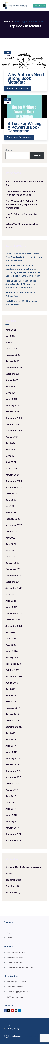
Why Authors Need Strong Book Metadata (25, 78)
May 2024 (10, 456)
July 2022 (10, 537)
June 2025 (10, 386)
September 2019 (13, 676)
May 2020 (10, 638)
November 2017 (13, 777)
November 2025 (13, 367)
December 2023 (13, 481)
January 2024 (12, 474)
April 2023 (10, 512)
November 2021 (13, 575)
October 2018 (12, 720)
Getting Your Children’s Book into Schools (21, 226)
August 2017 (11, 790)
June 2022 (10, 544)
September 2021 (13, 588)
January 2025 (12, 411)
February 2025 (12, 405)
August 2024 (11, 437)
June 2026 (10, 329)
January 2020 (12, 657)
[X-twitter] (8, 1010)
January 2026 (12, 361)
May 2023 (10, 506)
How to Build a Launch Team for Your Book (24, 183)
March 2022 (11, 556)
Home (7, 21)
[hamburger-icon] (4, 5)
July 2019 (10, 689)
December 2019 (13, 664)
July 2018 (10, 733)
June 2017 (10, 796)
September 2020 (14, 626)
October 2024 (12, 424)
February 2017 (12, 821)
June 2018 (10, 739)
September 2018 (13, 727)
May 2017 (10, 802)
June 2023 (10, 500)
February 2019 (12, 708)
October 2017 (12, 783)
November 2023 (13, 487)
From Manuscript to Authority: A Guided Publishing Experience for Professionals (22, 204)
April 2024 (10, 462)
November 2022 (13, 525)
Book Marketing (13, 880)
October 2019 (12, 670)
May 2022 (10, 550)
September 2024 (13, 430)
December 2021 (13, 569)
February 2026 (12, 355)
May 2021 (10, 594)
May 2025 (10, 392)
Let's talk (40, 6)
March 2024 (11, 468)
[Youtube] (12, 1010)
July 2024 (10, 443)
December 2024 (13, 418)
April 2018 (10, 745)
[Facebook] (5, 1010)
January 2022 (12, 563)
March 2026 (11, 348)
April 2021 (10, 600)
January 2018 (12, 764)
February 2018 (12, 758)
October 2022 (12, 531)
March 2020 (11, 651)
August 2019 (11, 682)
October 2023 (12, 493)
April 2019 (10, 701)
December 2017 (13, 771)
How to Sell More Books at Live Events (21, 216)
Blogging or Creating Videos (19, 287)
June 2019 (10, 695)
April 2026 (10, 342)
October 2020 (12, 619)
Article (8, 873)
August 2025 (11, 380)
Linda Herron (11, 301)
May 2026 (10, 336)
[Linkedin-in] (19, 1010)
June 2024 (10, 449)
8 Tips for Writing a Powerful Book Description (24, 127)
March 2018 (11, 752)
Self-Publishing (12, 892)
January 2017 (12, 827)
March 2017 (11, 815)
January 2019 (12, 714)
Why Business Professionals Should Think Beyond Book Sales (22, 193)
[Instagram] (16, 1010)
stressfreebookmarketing (33, 1036)
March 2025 (11, 399)
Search (9, 150)
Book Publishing (13, 886)
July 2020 (10, 632)
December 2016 (13, 834)
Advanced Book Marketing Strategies (23, 867)
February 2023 (12, 519)
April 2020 (10, 645)
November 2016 (13, 840)
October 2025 (12, 374)
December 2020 (13, 613)
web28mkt (10, 292)
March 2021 (11, 607)
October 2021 (12, 582)
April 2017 (10, 808)
